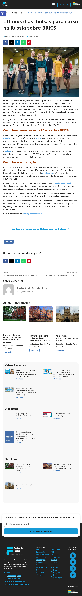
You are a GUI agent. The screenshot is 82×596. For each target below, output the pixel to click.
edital (8, 151)
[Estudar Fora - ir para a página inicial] (5, 4)
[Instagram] (73, 568)
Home (6, 13)
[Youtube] (73, 562)
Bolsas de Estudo (19, 13)
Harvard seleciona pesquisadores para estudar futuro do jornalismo (12, 338)
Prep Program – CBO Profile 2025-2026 (24, 415)
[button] (53, 4)
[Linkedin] (73, 575)
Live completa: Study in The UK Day (62, 415)
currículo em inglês (63, 183)
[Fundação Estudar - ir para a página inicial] (76, 3)
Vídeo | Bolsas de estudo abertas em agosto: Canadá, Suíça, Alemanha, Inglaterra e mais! (26, 373)
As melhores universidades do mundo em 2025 (67, 338)
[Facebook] (73, 555)
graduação (47, 173)
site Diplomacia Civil (32, 214)
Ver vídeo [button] (19, 379)
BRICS (38, 138)
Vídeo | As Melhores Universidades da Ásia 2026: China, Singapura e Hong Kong (26, 392)
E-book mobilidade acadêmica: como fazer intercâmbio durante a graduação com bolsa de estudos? (26, 436)
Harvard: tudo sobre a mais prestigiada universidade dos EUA (39, 338)
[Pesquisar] (67, 4)
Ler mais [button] (8, 352)
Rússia (6, 138)
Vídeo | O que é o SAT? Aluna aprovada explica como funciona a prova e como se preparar (63, 373)
